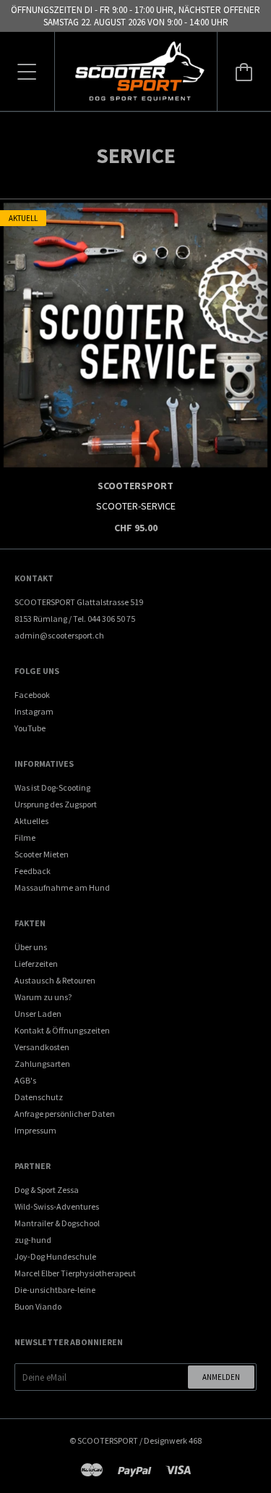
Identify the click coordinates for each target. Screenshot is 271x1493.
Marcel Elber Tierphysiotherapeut (75, 1273)
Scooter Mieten (41, 854)
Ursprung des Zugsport (55, 804)
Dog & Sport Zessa (46, 1189)
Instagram (33, 711)
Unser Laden (37, 1013)
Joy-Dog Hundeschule (55, 1256)
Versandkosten (41, 1046)
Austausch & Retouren (54, 980)
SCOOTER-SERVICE (136, 505)
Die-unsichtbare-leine (54, 1289)
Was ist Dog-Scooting (52, 787)
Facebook (32, 694)
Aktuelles (31, 820)
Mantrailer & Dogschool (57, 1223)
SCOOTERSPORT (135, 485)
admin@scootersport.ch (59, 635)
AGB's (25, 1080)
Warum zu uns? (43, 996)
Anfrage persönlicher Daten (64, 1113)
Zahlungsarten (42, 1063)
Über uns (30, 946)
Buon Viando (37, 1306)
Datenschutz (38, 1096)
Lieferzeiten (36, 963)
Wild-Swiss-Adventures (56, 1206)
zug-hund (32, 1239)
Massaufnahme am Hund (62, 887)
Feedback (32, 870)
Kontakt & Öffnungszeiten (62, 1030)
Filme (24, 837)
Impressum (35, 1130)
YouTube (30, 728)
